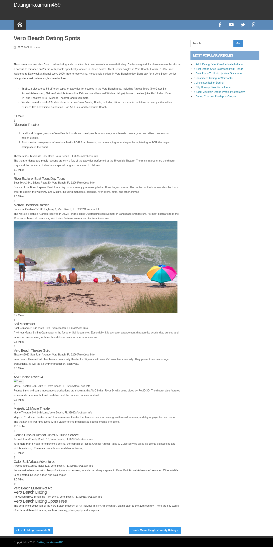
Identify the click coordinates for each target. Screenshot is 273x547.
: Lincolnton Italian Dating (208, 82)
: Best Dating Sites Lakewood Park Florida (218, 68)
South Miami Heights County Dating (154, 530)
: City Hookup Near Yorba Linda (212, 87)
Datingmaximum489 (37, 5)
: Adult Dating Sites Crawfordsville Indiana (218, 64)
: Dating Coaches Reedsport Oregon (215, 96)
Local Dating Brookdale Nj (34, 530)
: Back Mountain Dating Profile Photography (219, 91)
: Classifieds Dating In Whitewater (213, 78)
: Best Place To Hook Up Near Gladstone (218, 73)
